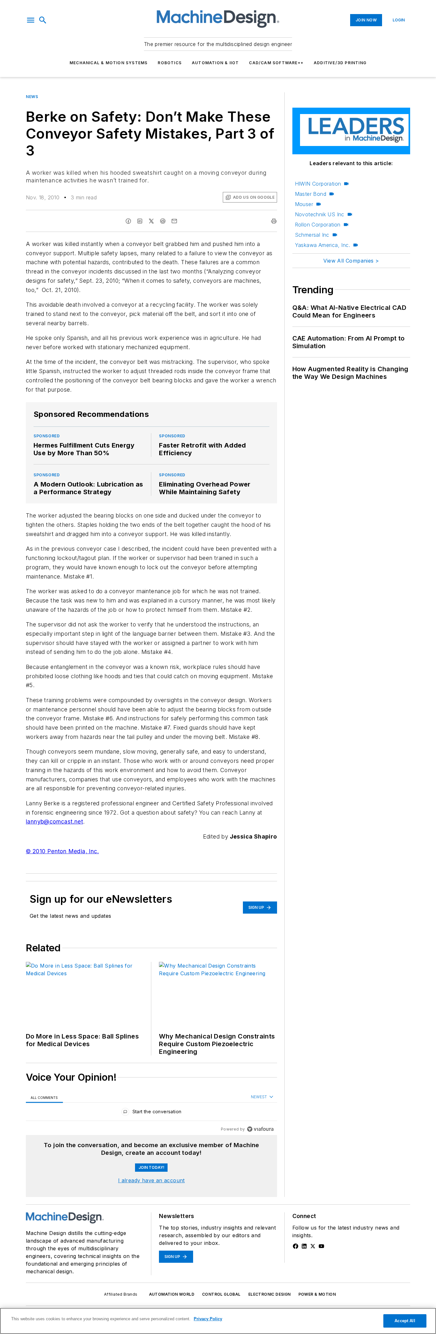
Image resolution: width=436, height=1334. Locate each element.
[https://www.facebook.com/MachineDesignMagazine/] (295, 1246)
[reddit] (163, 221)
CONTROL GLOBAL (221, 1294)
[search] (43, 20)
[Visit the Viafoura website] (260, 1129)
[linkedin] (140, 221)
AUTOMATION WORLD (171, 1294)
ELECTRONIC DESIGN (269, 1294)
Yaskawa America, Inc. (322, 245)
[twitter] (151, 221)
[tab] (44, 1097)
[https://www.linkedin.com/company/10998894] (304, 1246)
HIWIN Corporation (318, 183)
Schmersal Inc (312, 235)
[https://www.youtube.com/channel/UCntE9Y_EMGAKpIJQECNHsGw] (321, 1246)
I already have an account (151, 1180)
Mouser (304, 204)
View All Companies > (351, 260)
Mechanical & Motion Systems (108, 62)
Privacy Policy (208, 1318)
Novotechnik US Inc (319, 214)
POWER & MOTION (317, 1294)
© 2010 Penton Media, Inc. (62, 851)
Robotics (170, 62)
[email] (174, 221)
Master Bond (310, 194)
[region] (151, 1113)
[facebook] (128, 221)
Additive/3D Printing (340, 62)
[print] (274, 221)
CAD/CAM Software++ (276, 62)
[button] (30, 20)
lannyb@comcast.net (54, 821)
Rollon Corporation (318, 224)
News (32, 96)
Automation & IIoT (215, 62)
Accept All (405, 1320)
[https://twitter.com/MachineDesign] (313, 1246)
